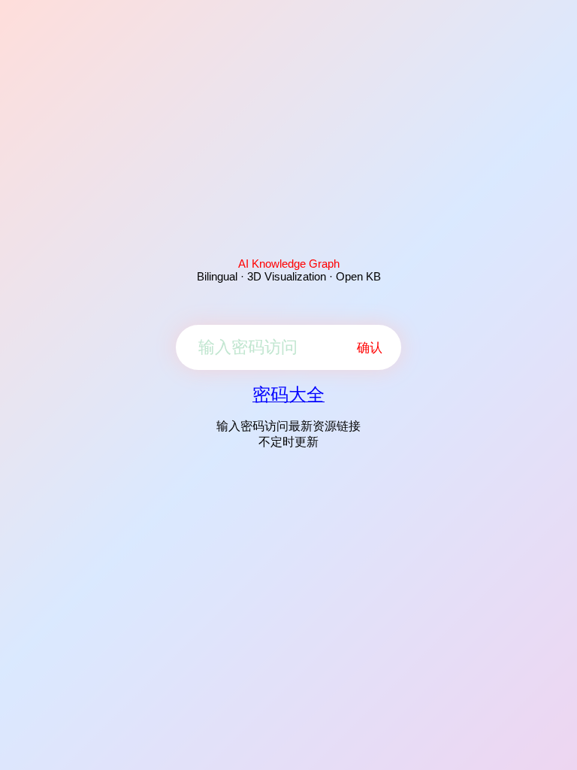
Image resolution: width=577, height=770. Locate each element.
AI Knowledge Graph (289, 263)
